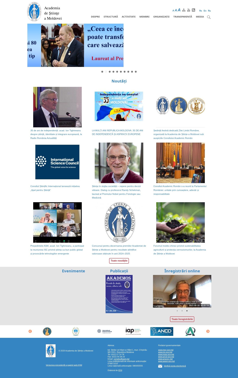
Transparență (182, 16)
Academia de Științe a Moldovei (53, 13)
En (205, 11)
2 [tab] (182, 311)
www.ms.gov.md (165, 352)
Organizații (161, 16)
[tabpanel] (182, 291)
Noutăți (119, 81)
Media (200, 16)
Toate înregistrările (182, 319)
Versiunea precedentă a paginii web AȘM (64, 365)
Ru (209, 11)
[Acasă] (34, 11)
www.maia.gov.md (166, 354)
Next (215, 46)
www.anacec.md (165, 359)
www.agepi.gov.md (166, 361)
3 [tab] (187, 311)
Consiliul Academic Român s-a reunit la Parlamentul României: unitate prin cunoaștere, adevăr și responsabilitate (179, 190)
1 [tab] (177, 311)
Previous (22, 46)
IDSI (120, 370)
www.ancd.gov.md (166, 357)
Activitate (129, 16)
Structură (111, 16)
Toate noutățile (119, 260)
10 (136, 72)
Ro (200, 11)
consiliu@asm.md (121, 359)
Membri (144, 16)
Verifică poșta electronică (175, 366)
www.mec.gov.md (165, 350)
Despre (95, 16)
